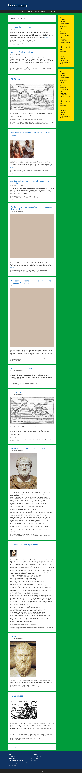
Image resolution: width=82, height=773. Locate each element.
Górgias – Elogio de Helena (21, 52)
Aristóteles (29, 11)
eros (49, 41)
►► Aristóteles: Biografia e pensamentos (27, 448)
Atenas (13, 68)
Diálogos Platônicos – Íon (20, 27)
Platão (23, 11)
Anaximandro (14, 734)
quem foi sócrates (38, 625)
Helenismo (12, 122)
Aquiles (13, 41)
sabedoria (31, 43)
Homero (12, 43)
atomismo (19, 439)
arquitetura (17, 41)
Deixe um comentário (16, 44)
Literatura (35, 122)
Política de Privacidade (36, 756)
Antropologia (63, 56)
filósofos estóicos (46, 120)
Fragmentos (47, 734)
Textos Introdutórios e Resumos (15, 760)
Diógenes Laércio (35, 734)
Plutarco (26, 123)
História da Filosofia (19, 122)
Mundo (47, 122)
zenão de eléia (46, 123)
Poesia (27, 43)
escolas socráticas (33, 120)
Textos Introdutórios (38, 119)
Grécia (40, 68)
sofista (21, 69)
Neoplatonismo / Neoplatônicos (23, 368)
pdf (18, 43)
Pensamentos (13, 69)
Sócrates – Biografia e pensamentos (25, 545)
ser (24, 171)
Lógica (38, 122)
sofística (25, 69)
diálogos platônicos (40, 41)
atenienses (22, 41)
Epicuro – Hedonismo (19, 392)
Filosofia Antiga (19, 40)
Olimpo (15, 43)
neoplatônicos (21, 383)
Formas (17, 686)
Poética (20, 359)
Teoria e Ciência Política (33, 123)
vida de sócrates (49, 627)
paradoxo (41, 735)
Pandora (32, 271)
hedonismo (40, 439)
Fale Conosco (11, 758)
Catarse (13, 359)
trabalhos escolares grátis (28, 627)
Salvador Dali (34, 754)
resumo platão (33, 686)
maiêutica (14, 625)
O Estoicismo (15, 79)
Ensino (61, 37)
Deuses (26, 41)
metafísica (14, 171)
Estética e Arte (63, 58)
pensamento (49, 68)
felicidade (30, 439)
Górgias (36, 68)
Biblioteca (14, 40)
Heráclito (18, 735)
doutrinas (27, 120)
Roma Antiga (63, 53)
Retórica (18, 69)
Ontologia (18, 171)
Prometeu (39, 271)
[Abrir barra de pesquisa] (59, 11)
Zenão (38, 738)
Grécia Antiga (25, 40)
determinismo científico (20, 120)
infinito (22, 735)
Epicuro (13, 437)
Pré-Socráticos (16, 696)
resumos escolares (46, 625)
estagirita (13, 535)
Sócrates (33, 40)
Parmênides (45, 735)
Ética (17, 535)
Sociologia (62, 54)
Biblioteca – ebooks (12, 763)
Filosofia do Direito (64, 60)
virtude (28, 69)
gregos (14, 735)
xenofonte (40, 123)
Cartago (13, 120)
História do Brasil (64, 31)
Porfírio (35, 383)
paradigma (44, 68)
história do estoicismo (28, 122)
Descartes (36, 11)
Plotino (32, 383)
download (46, 41)
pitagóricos (19, 123)
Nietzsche (49, 11)
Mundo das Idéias (22, 686)
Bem (22, 439)
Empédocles (42, 734)
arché (19, 734)
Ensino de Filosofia (12, 765)
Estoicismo (18, 119)
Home (9, 754)
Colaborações (11, 756)
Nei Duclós (33, 760)
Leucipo (44, 439)
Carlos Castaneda (35, 758)
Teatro (38, 197)
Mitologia (26, 196)
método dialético (19, 625)
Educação (14, 197)
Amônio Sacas (15, 383)
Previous (13, 747)
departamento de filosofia (25, 68)
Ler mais (46, 37)
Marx (55, 11)
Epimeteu (13, 271)
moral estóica (43, 122)
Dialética (13, 686)
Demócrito (25, 439)
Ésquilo (17, 271)
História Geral (63, 33)
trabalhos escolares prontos (40, 627)
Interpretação (26, 735)
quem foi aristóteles (43, 535)
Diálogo (29, 41)
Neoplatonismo (27, 381)
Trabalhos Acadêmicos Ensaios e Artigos (37, 67)
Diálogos (33, 41)
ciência (21, 734)
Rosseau (43, 11)
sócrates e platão (19, 627)
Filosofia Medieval (64, 23)
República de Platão (33, 197)
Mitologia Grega (26, 271)
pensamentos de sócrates (28, 625)
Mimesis (17, 359)
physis (49, 735)
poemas (24, 43)
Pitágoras (12, 737)
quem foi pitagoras (28, 737)
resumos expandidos (45, 737)
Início (61, 17)
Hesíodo (21, 271)
